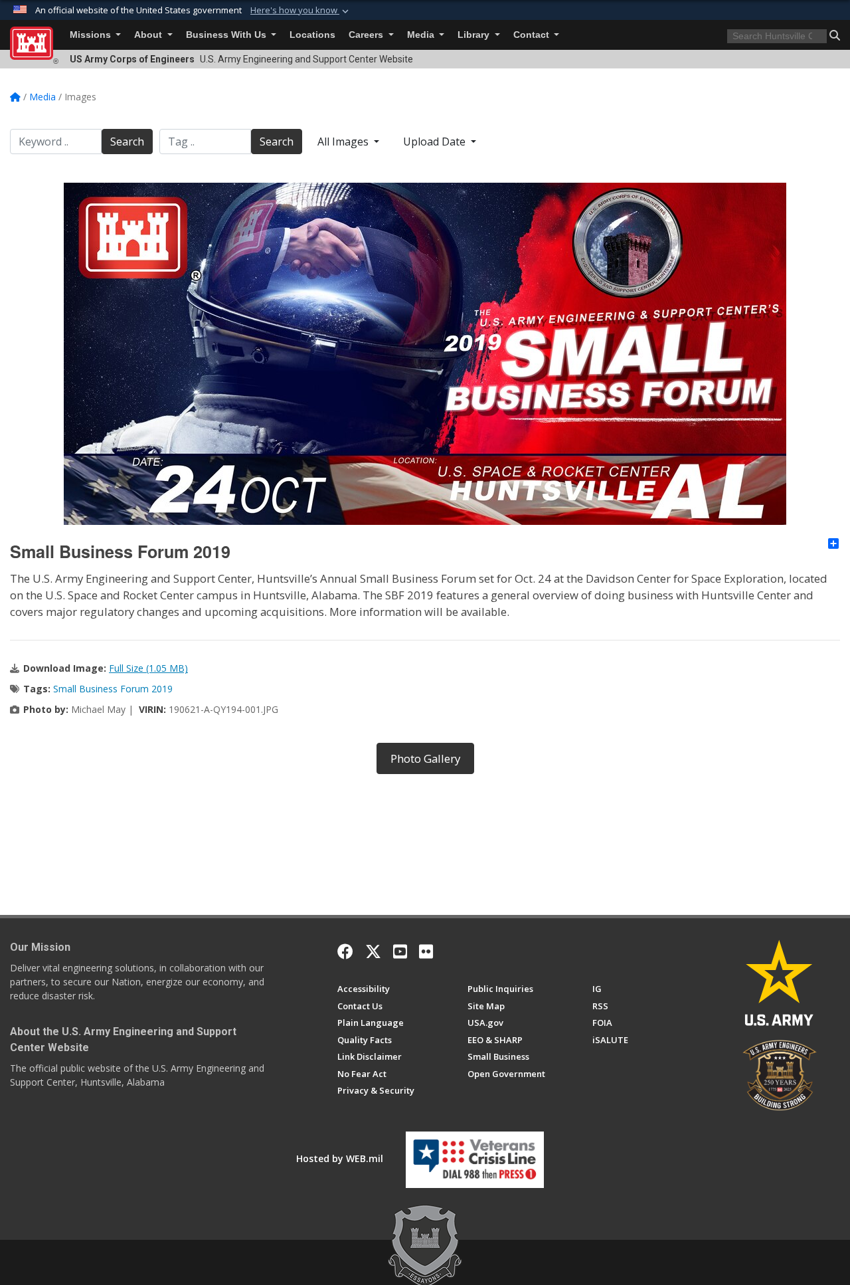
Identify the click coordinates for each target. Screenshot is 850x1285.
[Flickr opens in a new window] (426, 951)
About (149, 35)
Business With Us (227, 35)
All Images (344, 141)
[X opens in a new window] (373, 951)
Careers (367, 35)
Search (127, 141)
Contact (532, 35)
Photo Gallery (425, 758)
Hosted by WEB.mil (339, 1158)
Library (475, 35)
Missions (92, 35)
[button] (300, 10)
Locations (312, 35)
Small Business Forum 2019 (113, 688)
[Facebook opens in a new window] (345, 951)
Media (422, 35)
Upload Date (435, 141)
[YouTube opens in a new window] (400, 951)
